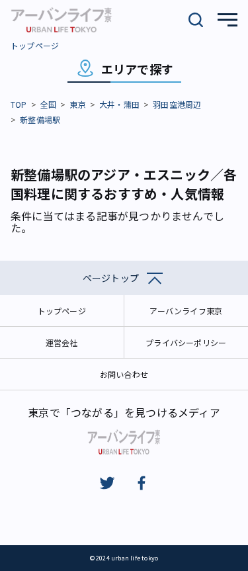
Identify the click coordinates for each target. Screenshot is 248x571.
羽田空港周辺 (177, 104)
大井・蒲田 (119, 104)
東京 (77, 104)
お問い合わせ (124, 374)
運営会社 (62, 342)
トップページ (35, 45)
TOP (19, 104)
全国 (48, 104)
